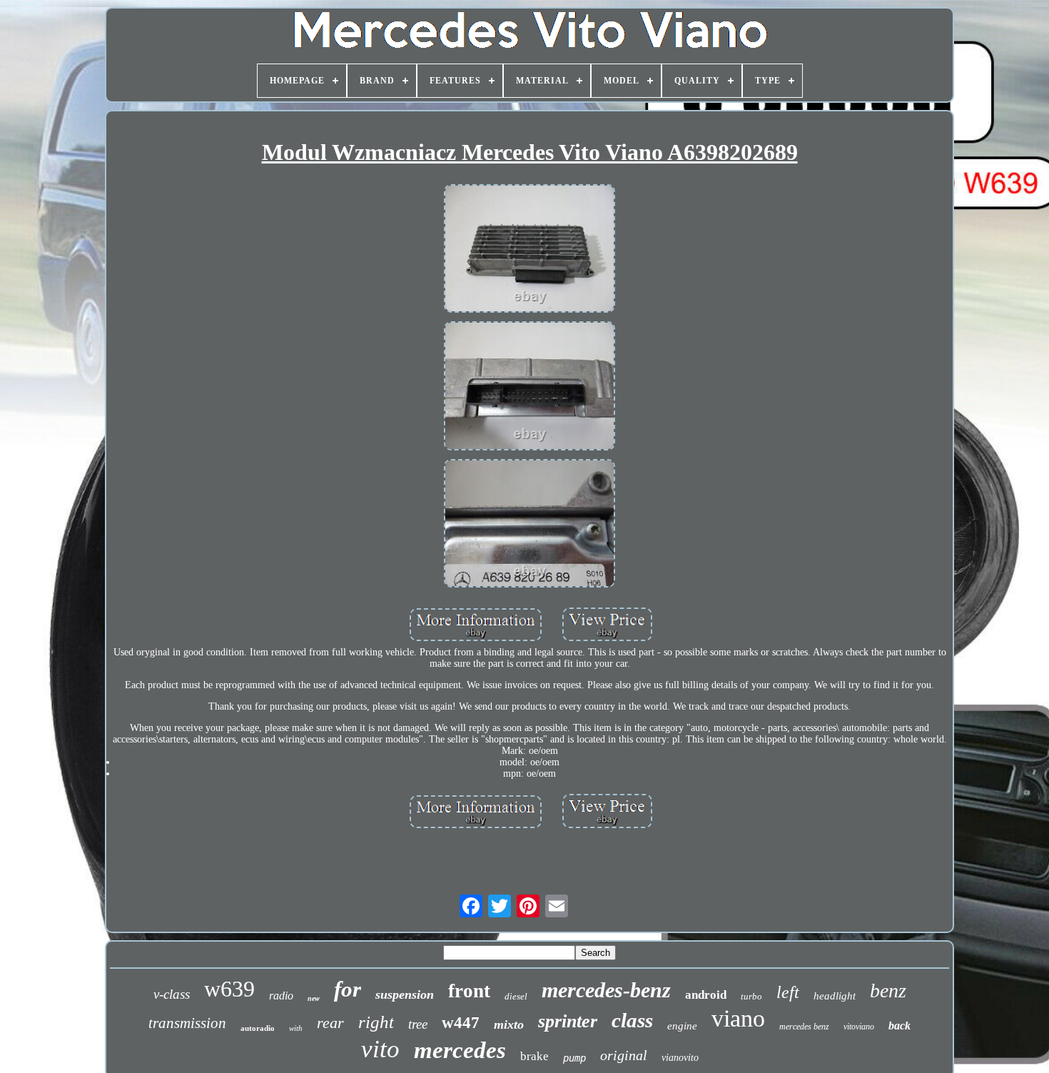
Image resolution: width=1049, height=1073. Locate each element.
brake (534, 1056)
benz (888, 990)
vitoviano (858, 1027)
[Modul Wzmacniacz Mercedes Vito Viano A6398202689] (529, 249)
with (296, 1028)
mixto (509, 1024)
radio (281, 995)
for (347, 989)
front (469, 991)
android (705, 995)
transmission (187, 1023)
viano (738, 1018)
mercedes (460, 1050)
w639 (229, 989)
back (899, 1025)
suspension (404, 994)
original (623, 1055)
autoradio (257, 1028)
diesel (516, 996)
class (632, 1020)
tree (417, 1024)
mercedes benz (804, 1027)
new (314, 998)
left (787, 992)
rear (330, 1023)
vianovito (680, 1057)
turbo (751, 996)
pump (574, 1058)
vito (380, 1049)
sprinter (567, 1021)
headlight (835, 996)
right (376, 1022)
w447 (461, 1023)
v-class (171, 994)
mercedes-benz (606, 990)
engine (682, 1026)
